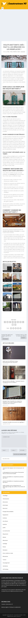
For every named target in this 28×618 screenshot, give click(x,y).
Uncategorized (6, 562)
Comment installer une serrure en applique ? (14, 422)
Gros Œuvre (5, 521)
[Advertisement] (14, 24)
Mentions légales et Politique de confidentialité (11, 607)
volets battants (6, 157)
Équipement (5, 514)
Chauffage (5, 495)
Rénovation (5, 556)
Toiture (4, 559)
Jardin (4, 527)
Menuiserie (5, 540)
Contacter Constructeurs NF (7, 604)
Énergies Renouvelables (8, 511)
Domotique (5, 505)
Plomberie (5, 550)
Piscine (4, 546)
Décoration (5, 502)
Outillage (5, 543)
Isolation (5, 524)
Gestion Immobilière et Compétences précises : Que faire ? (13, 481)
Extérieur (5, 518)
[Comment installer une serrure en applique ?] (14, 413)
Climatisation (6, 498)
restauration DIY (13, 174)
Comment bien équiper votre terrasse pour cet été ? (13, 468)
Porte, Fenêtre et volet (15, 51)
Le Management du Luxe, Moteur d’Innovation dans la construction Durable (13, 473)
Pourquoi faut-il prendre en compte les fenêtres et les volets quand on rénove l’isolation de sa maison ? (12, 402)
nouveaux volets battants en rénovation (11, 231)
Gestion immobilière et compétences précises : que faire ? (13, 477)
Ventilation (5, 566)
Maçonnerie (5, 534)
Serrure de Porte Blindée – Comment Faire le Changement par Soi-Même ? (13, 382)
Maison (4, 537)
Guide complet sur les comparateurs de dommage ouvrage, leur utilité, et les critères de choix (14, 486)
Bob (8, 51)
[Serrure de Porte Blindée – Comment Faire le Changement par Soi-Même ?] (14, 372)
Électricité (5, 508)
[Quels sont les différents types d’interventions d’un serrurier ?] (14, 352)
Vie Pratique (5, 569)
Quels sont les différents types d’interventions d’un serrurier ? (10, 362)
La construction (6, 530)
